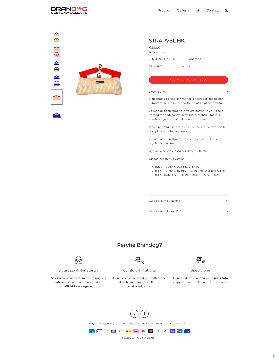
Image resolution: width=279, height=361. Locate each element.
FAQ (91, 323)
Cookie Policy (126, 323)
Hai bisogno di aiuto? (163, 211)
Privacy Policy (106, 323)
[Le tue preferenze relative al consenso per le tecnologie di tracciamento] (274, 356)
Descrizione (157, 91)
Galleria (183, 10)
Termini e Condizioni (150, 323)
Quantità (195, 59)
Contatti (213, 10)
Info (198, 10)
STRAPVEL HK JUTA (162, 59)
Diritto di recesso (178, 323)
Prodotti (165, 10)
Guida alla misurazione (164, 200)
